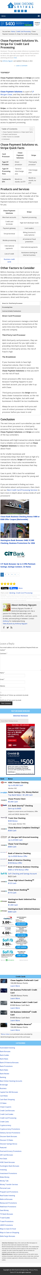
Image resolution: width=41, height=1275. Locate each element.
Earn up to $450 (14, 808)
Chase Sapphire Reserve (21, 1024)
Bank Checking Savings (20, 6)
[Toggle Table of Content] (30, 129)
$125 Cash (12, 883)
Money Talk (4, 1181)
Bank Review (4, 1074)
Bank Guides (4, 1055)
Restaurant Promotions (8, 1203)
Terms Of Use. (14, 1272)
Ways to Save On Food (8, 1229)
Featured (3, 1147)
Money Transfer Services (9, 1184)
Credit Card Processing (24, 593)
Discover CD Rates (6, 1140)
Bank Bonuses (5, 1051)
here (15, 58)
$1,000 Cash (13, 905)
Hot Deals (3, 1159)
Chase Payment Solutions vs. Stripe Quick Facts (18, 132)
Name (2, 673)
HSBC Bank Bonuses (7, 1162)
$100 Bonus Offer (15, 863)
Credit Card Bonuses (7, 1110)
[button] (20, 303)
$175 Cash (12, 892)
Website (2, 686)
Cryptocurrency (5, 1125)
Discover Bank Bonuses (8, 1136)
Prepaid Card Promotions (9, 1192)
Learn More (15, 986)
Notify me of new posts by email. (10, 700)
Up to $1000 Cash (15, 840)
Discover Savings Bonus (8, 1144)
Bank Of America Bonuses (9, 1062)
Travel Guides (5, 1218)
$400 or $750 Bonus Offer (18, 870)
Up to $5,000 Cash (15, 785)
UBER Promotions (6, 1225)
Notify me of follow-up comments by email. (14, 695)
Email (2, 679)
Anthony (6, 621)
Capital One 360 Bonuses (9, 1092)
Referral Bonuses (6, 1199)
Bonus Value (5, 1034)
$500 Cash (12, 830)
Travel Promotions (6, 1221)
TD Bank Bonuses (6, 1214)
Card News (4, 1096)
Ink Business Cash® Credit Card (23, 1002)
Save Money (4, 1210)
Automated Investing (7, 1048)
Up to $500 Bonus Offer (17, 856)
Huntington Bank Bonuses (9, 1166)
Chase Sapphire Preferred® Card (24, 980)
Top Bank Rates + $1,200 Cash (20, 795)
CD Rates (3, 1103)
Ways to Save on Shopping (9, 1232)
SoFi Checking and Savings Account (22, 873)
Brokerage (4, 1085)
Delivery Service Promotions (10, 1133)
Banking (12, 593)
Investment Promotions (8, 1173)
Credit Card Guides (6, 1114)
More (21, 588)
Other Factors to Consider (11, 137)
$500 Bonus (13, 821)
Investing (3, 1170)
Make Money (4, 1177)
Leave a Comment (21, 66)
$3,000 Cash (13, 801)
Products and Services (10, 134)
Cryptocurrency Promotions (10, 1129)
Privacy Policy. (33, 1270)
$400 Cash (12, 846)
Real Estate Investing (7, 1195)
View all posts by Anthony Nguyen (15, 624)
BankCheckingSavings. (22, 1270)
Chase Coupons (5, 1107)
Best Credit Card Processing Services (22, 490)
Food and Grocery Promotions (10, 1151)
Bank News (4, 1059)
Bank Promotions (6, 1066)
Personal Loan (5, 1188)
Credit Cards (4, 1122)
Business (3, 1088)
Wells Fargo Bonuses (7, 1236)
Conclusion (6, 139)
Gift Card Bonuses (6, 1155)
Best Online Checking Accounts (11, 1081)
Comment (3, 653)
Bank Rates (4, 1070)
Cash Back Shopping (7, 1099)
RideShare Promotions (8, 1207)
